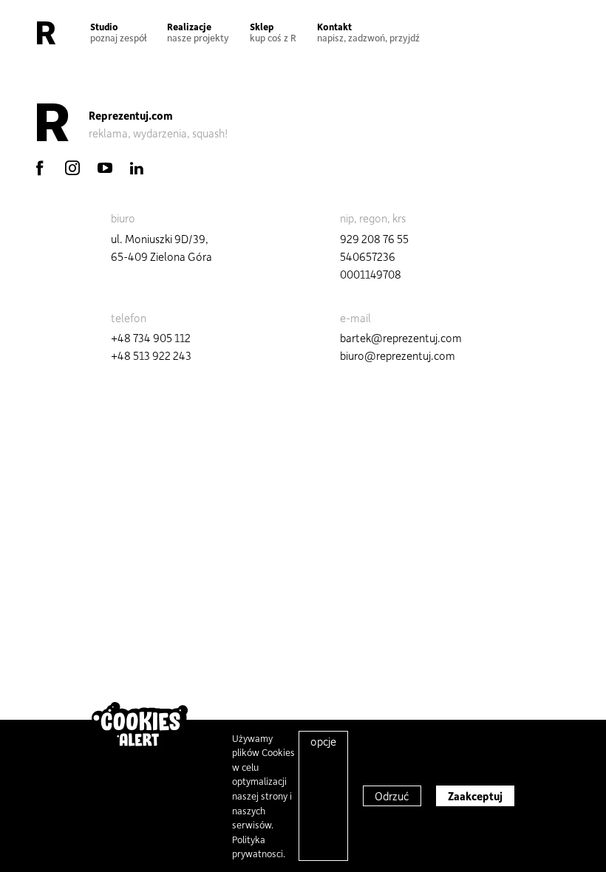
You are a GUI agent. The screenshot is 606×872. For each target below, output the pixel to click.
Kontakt (368, 32)
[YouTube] (105, 168)
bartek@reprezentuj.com (401, 337)
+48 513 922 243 (151, 355)
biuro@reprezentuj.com (397, 355)
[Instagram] (72, 168)
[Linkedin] (136, 168)
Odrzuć (392, 795)
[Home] (46, 32)
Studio (118, 32)
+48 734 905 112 (151, 337)
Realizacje (198, 32)
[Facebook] (40, 168)
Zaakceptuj (475, 795)
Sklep (273, 32)
